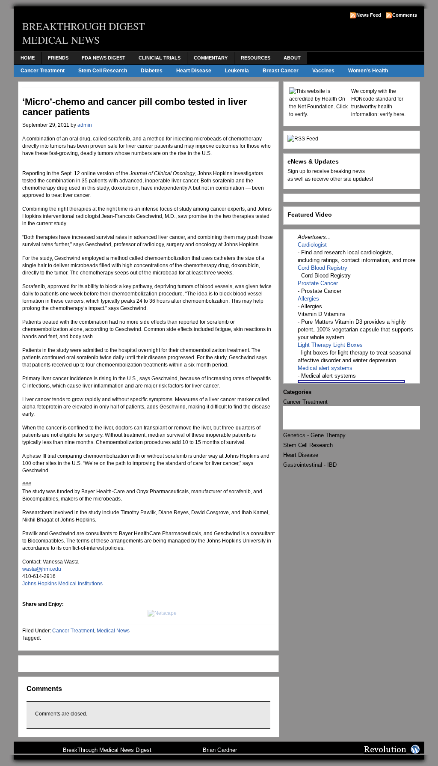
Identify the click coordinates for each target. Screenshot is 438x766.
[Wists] (134, 613)
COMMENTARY (211, 57)
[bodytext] (34, 613)
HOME (28, 57)
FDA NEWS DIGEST (103, 57)
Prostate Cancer (318, 283)
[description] (84, 613)
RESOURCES (255, 57)
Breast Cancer (281, 71)
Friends (58, 57)
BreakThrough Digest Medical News (83, 33)
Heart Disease (193, 71)
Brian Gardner (220, 750)
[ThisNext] (101, 613)
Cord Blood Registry (322, 268)
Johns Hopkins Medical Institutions (62, 584)
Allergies (308, 298)
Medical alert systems (325, 368)
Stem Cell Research (102, 71)
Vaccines (323, 71)
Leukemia (237, 71)
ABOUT (292, 57)
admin (84, 125)
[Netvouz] (67, 613)
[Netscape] (162, 613)
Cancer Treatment (43, 71)
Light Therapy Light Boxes (330, 345)
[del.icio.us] (50, 613)
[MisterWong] (117, 613)
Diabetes (152, 71)
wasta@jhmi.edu (41, 569)
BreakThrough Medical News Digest (107, 750)
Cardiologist (312, 244)
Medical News (113, 631)
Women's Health (368, 71)
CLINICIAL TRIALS (160, 57)
